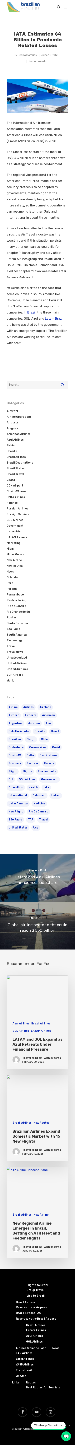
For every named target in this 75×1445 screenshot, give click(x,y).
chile (44, 739)
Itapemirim (14, 531)
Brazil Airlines (16, 457)
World (10, 680)
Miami (10, 548)
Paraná (12, 589)
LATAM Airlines (17, 537)
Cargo (31, 739)
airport (14, 715)
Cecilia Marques (27, 55)
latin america (18, 803)
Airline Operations (19, 416)
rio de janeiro (38, 811)
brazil (55, 731)
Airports (12, 422)
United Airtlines (17, 669)
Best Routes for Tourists (43, 1387)
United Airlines (17, 663)
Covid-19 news (16, 491)
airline (13, 707)
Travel (11, 646)
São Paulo (13, 629)
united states (18, 827)
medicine (39, 803)
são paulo (15, 819)
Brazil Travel (15, 474)
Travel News (15, 652)
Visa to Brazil (36, 1295)
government (49, 779)
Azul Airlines (15, 439)
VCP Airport (15, 675)
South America (17, 634)
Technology (14, 640)
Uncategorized (17, 657)
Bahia (11, 445)
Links (15, 1382)
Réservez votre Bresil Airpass (36, 1318)
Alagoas (12, 428)
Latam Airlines (36, 1330)
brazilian (15, 739)
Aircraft (12, 411)
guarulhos (16, 787)
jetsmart (39, 795)
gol (11, 779)
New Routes (15, 566)
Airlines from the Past (31, 1348)
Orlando (12, 577)
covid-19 (15, 755)
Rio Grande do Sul (19, 611)
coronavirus (37, 747)
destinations (48, 755)
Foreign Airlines (17, 508)
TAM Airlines (24, 1353)
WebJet (21, 1376)
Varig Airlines (25, 1359)
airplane (45, 707)
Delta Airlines (16, 497)
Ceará (11, 480)
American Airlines (19, 434)
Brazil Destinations (20, 462)
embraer (32, 763)
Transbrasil (24, 1370)
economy (15, 763)
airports (30, 715)
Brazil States (16, 468)
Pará (10, 583)
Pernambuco (15, 594)
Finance (12, 502)
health (33, 787)
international (18, 795)
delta (30, 755)
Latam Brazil (54, 318)
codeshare (16, 747)
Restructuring (16, 600)
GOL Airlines (15, 520)
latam (55, 795)
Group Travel (35, 1290)
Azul (49, 723)
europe (49, 763)
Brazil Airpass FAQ (28, 1313)
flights (27, 771)
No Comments (38, 61)
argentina (15, 723)
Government (15, 525)
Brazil (31, 312)
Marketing (14, 543)
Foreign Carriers (18, 514)
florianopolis (47, 771)
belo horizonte (19, 731)
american (48, 715)
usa (35, 827)
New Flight (16, 811)
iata (46, 787)
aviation (34, 723)
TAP (30, 819)
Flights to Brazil (37, 1285)
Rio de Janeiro (16, 606)
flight (13, 771)
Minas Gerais (15, 554)
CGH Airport (15, 485)
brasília (40, 731)
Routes (12, 617)
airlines (28, 707)
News (10, 571)
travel (43, 819)
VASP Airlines (25, 1364)
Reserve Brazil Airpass (31, 1307)
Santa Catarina (17, 623)
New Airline (14, 560)
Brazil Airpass (25, 1302)
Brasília (12, 451)
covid (56, 747)
